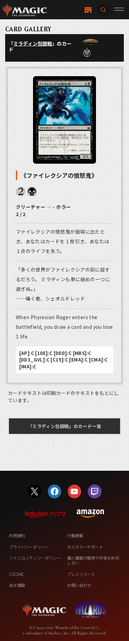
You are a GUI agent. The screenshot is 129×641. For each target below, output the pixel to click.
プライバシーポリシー (29, 547)
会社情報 (17, 585)
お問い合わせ (79, 585)
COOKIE (16, 574)
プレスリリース (81, 574)
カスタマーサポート (85, 547)
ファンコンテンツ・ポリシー (35, 558)
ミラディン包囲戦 (32, 43)
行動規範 (75, 535)
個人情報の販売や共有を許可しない (93, 560)
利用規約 (17, 535)
